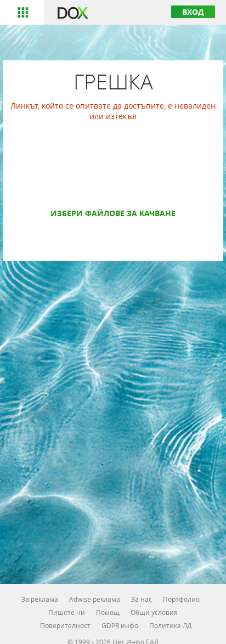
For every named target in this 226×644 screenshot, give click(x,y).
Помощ (108, 612)
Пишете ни (66, 612)
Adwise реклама (94, 599)
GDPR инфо (119, 625)
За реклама (39, 599)
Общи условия (154, 612)
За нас (141, 599)
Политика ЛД (170, 625)
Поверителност (65, 625)
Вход (193, 12)
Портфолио (181, 599)
